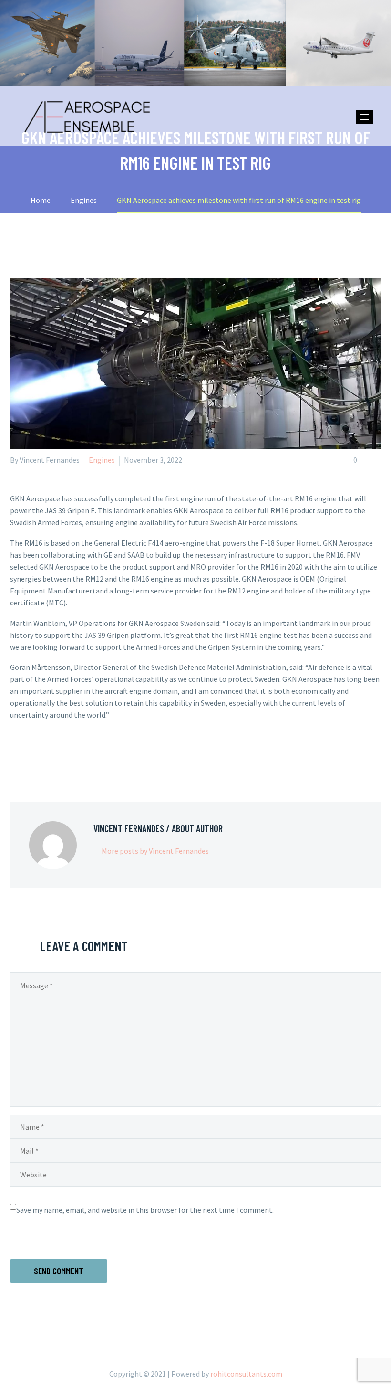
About (183, 132)
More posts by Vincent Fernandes (155, 851)
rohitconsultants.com (246, 1373)
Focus (285, 132)
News (235, 132)
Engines (102, 460)
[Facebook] (16, 753)
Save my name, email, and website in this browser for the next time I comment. (145, 1210)
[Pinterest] (44, 753)
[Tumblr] (58, 753)
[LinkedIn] (71, 753)
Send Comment (58, 1270)
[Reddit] (85, 753)
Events (340, 132)
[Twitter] (30, 753)
